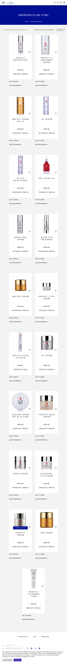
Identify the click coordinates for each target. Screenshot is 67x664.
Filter (60, 30)
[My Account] (58, 3)
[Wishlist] (61, 3)
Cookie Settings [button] (7, 660)
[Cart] (64, 3)
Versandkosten (16, 85)
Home (26, 21)
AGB (34, 636)
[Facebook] (28, 648)
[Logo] (11, 2)
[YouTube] (39, 648)
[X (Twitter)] (35, 648)
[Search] (54, 3)
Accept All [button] (17, 660)
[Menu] (3, 2)
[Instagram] (32, 648)
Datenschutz (23, 636)
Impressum (45, 636)
